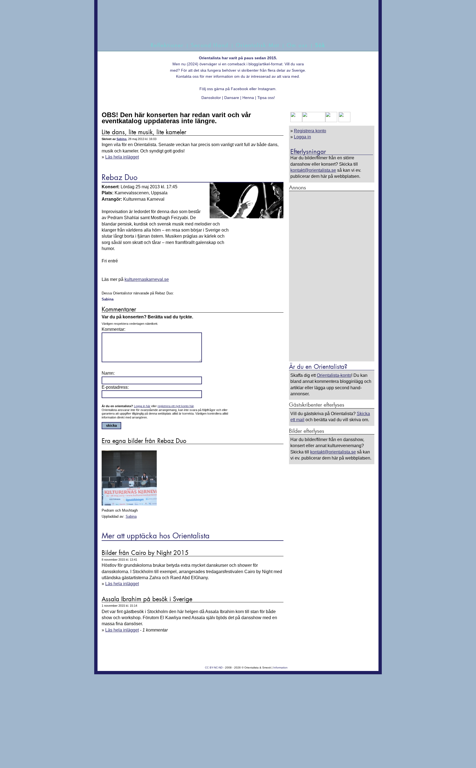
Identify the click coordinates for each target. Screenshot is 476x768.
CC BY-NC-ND (214, 667)
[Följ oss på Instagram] (343, 120)
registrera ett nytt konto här (176, 406)
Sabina (121, 139)
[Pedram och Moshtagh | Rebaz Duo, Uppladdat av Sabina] (129, 504)
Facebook (239, 89)
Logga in (302, 137)
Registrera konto (310, 130)
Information (280, 667)
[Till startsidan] (232, 27)
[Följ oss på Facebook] (296, 120)
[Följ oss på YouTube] (313, 120)
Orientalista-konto (334, 375)
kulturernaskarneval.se (147, 279)
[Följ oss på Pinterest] (331, 120)
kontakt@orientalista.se (313, 170)
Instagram (266, 89)
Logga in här (142, 406)
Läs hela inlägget (122, 157)
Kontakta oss (187, 76)
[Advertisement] (331, 276)
